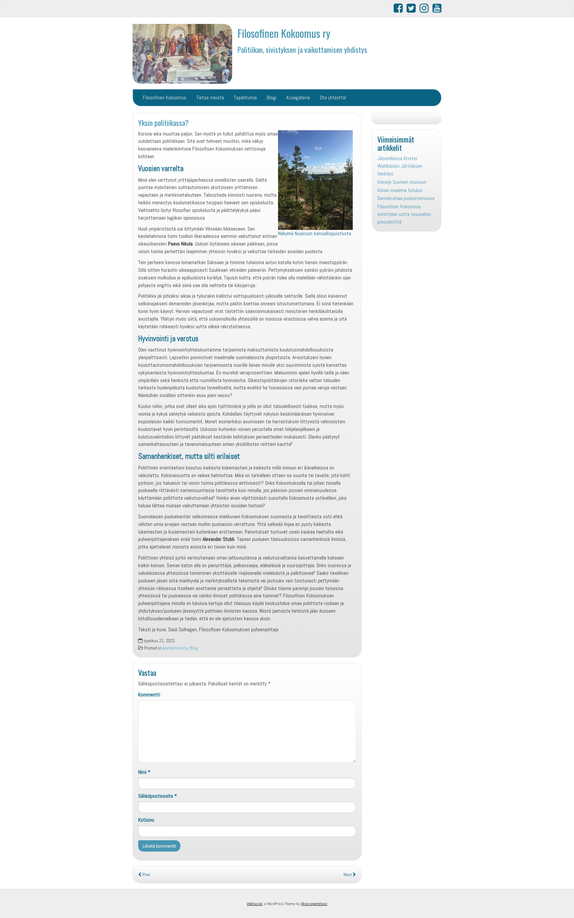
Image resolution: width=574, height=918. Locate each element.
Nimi (144, 771)
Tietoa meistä (210, 97)
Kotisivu (146, 819)
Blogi (271, 97)
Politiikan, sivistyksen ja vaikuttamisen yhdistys (302, 49)
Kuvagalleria (298, 97)
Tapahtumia (245, 97)
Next (348, 874)
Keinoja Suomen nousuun (401, 181)
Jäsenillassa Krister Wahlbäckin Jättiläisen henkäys (399, 166)
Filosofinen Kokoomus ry (284, 33)
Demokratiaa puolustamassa (405, 198)
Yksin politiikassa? (163, 122)
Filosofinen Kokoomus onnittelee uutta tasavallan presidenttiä (404, 214)
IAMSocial (254, 903)
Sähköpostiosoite (157, 795)
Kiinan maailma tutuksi (400, 190)
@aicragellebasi (314, 903)
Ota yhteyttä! (333, 97)
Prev (146, 874)
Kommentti (149, 694)
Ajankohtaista (174, 648)
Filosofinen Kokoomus (164, 97)
